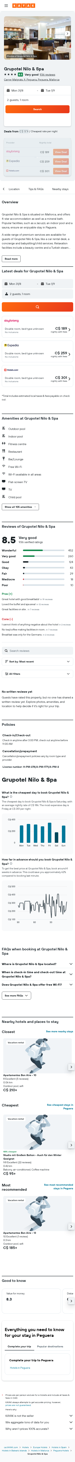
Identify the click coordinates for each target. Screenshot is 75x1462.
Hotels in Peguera (20, 1367)
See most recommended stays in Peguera (58, 1186)
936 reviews (47, 74)
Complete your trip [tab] (19, 1346)
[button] (6, 6)
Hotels (25, 1447)
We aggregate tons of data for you (27, 1422)
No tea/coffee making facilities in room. (30, 629)
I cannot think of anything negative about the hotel (36, 624)
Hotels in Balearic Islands (14, 1450)
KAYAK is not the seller (19, 1416)
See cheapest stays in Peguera (60, 1106)
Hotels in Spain (59, 1447)
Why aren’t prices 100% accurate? (27, 1429)
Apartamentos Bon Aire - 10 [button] (19, 1075)
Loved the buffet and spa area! (25, 604)
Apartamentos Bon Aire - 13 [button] (19, 1232)
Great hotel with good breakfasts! (27, 599)
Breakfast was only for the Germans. (28, 634)
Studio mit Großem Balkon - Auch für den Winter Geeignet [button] (32, 1156)
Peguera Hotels (61, 1450)
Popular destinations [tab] (50, 1346)
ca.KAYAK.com (11, 1447)
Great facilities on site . (20, 609)
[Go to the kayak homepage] (23, 5)
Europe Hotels (40, 1447)
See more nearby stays (59, 1031)
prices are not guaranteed (18, 1405)
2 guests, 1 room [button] (18, 100)
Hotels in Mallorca (40, 1450)
